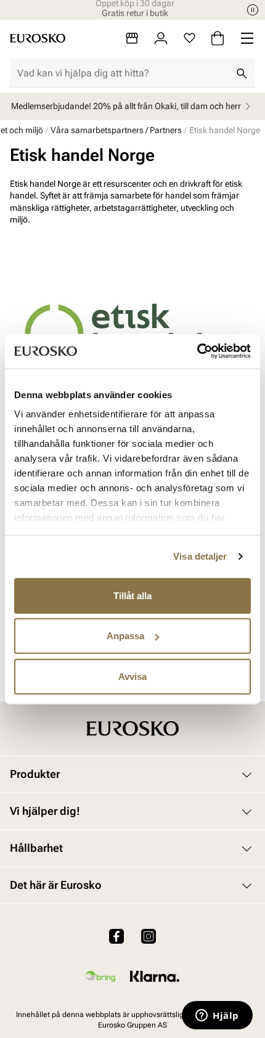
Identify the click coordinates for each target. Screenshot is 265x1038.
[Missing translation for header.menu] (247, 38)
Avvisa (132, 676)
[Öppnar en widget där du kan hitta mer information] (217, 1016)
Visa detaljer (200, 556)
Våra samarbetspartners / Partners (116, 130)
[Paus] (253, 10)
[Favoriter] (189, 38)
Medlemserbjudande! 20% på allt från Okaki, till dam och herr (126, 106)
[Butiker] (132, 38)
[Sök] (241, 73)
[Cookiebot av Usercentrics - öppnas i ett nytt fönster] (197, 351)
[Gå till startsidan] (37, 38)
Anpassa (125, 636)
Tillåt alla (132, 595)
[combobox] (122, 73)
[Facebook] (116, 936)
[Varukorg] (217, 38)
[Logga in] (161, 38)
